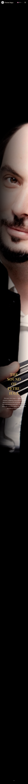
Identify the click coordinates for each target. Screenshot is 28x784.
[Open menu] (25, 2)
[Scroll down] (14, 781)
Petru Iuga (9, 2)
